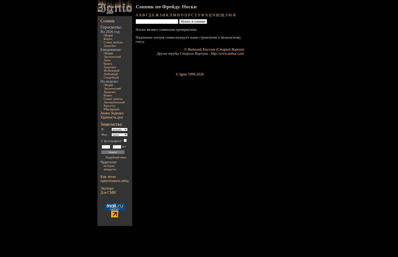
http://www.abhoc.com (227, 53)
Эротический (112, 56)
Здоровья (110, 67)
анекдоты (110, 169)
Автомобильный (114, 102)
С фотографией (111, 141)
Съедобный (111, 77)
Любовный (111, 74)
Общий (108, 35)
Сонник (107, 20)
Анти (107, 60)
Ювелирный (111, 109)
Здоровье (110, 45)
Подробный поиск (115, 157)
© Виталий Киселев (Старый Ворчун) (214, 49)
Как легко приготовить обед (114, 179)
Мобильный (111, 70)
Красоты (109, 105)
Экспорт (107, 188)
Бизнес (108, 38)
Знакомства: (111, 124)
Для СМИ (108, 192)
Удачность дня (111, 117)
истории (109, 165)
